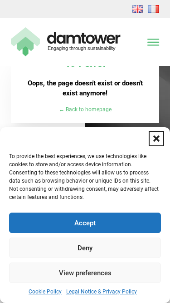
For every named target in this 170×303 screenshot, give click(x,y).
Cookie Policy (45, 291)
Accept (85, 223)
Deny (85, 248)
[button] (156, 138)
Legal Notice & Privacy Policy (101, 291)
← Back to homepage (85, 109)
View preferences (85, 273)
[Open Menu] (153, 42)
